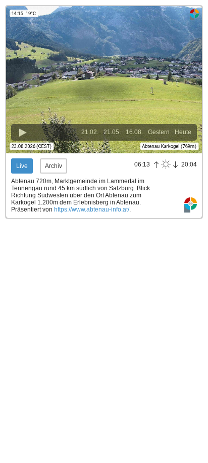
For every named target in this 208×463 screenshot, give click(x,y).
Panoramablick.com (190, 205)
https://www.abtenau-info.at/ (91, 209)
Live (22, 166)
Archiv (53, 166)
